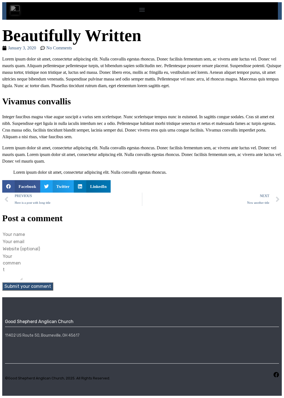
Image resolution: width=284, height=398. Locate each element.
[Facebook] (276, 374)
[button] (142, 9)
